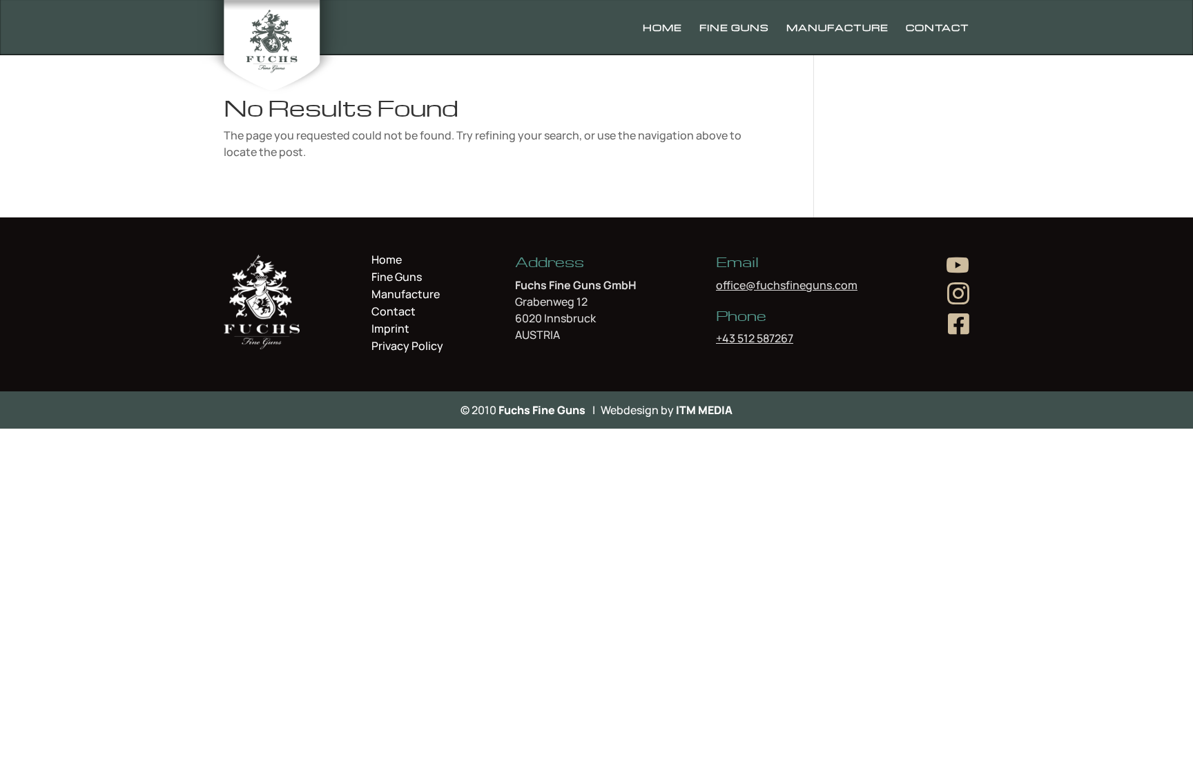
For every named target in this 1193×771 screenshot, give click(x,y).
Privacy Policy (407, 346)
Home (662, 28)
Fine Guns (734, 28)
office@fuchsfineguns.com (786, 285)
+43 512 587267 (754, 338)
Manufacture (837, 28)
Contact (937, 28)
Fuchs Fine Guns (541, 410)
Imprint (390, 330)
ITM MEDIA (704, 410)
